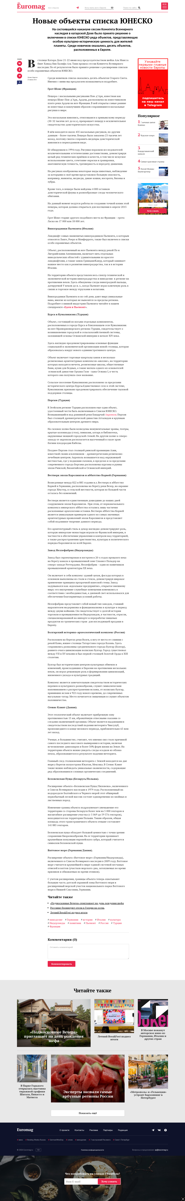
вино (20, 1140)
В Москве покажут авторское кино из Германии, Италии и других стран (153, 1034)
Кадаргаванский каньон (146, 152)
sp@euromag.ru (161, 1150)
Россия (103, 923)
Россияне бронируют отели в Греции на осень (77, 907)
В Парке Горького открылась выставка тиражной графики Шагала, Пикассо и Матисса (32, 1091)
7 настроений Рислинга (99, 1140)
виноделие (55, 919)
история (86, 919)
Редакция (123, 1130)
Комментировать (61, 963)
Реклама (93, 1130)
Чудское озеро (147, 135)
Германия (71, 919)
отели (69, 1140)
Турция (116, 923)
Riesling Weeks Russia (35, 1140)
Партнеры (108, 1130)
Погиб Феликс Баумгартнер (146, 170)
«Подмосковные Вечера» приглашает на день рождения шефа (87, 903)
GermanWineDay (55, 1140)
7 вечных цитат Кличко (146, 123)
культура (114, 919)
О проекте (64, 1130)
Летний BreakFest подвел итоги (68, 912)
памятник (74, 923)
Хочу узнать (153, 211)
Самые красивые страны (152, 161)
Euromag (31, 6)
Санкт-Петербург (121, 1140)
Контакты (79, 1130)
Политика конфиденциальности (92, 1150)
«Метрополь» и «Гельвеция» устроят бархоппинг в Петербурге (148, 1094)
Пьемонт (90, 923)
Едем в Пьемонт (75, 307)
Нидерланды (56, 923)
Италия (100, 919)
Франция (54, 926)
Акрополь (111, 414)
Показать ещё (88, 1113)
